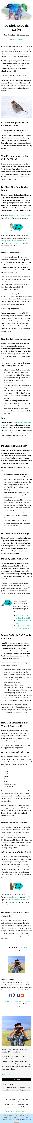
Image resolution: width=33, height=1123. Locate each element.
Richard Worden (17, 39)
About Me (4, 990)
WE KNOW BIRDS (17, 11)
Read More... (6, 1074)
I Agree (16, 1121)
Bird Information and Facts (19, 900)
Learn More (26, 1119)
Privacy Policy (21, 1111)
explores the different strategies (20, 215)
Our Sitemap (9, 1111)
